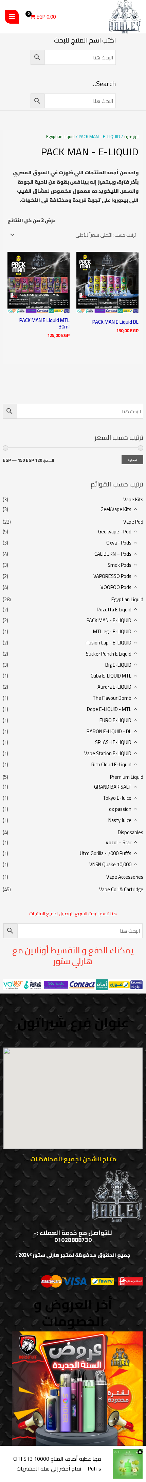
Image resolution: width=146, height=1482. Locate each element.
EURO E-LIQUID (115, 720)
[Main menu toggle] (12, 16)
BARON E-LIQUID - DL (109, 731)
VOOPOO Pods (116, 587)
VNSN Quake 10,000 (110, 864)
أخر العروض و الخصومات (73, 1313)
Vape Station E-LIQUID (107, 753)
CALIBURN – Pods (112, 553)
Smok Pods (119, 565)
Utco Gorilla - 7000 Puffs (105, 853)
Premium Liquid (126, 777)
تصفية (132, 459)
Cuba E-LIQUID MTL (111, 675)
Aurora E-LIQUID (114, 686)
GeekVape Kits (116, 509)
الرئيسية (131, 136)
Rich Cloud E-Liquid (111, 764)
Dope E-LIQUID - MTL (109, 709)
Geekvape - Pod (114, 531)
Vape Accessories (124, 876)
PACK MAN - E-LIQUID (109, 620)
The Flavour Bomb (112, 698)
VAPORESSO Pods (112, 576)
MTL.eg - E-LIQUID (112, 631)
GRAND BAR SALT (112, 786)
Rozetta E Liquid (114, 609)
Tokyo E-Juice (117, 797)
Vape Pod (133, 521)
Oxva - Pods (118, 542)
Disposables (130, 832)
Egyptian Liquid (127, 599)
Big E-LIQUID (118, 664)
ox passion (120, 809)
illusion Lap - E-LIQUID (108, 642)
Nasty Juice (119, 820)
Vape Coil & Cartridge (121, 889)
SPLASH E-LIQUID (113, 742)
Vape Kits (133, 499)
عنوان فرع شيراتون (73, 1022)
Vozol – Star (118, 842)
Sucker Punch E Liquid (108, 653)
